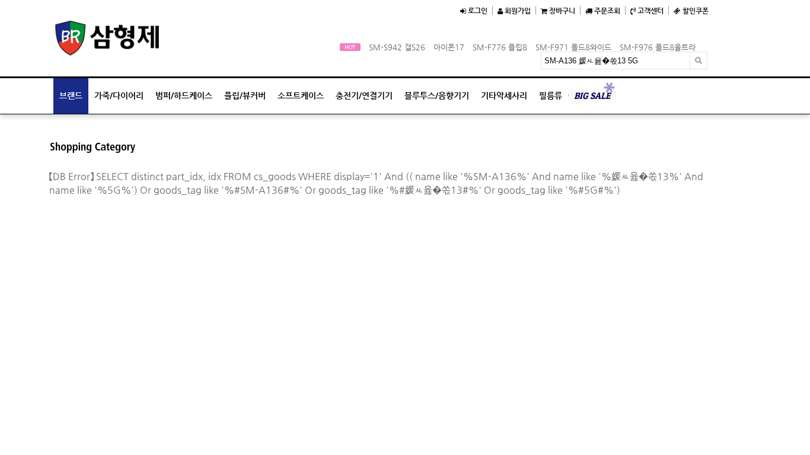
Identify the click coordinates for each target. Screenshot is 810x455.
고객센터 (650, 11)
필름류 (550, 95)
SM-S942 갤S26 (397, 47)
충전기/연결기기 (364, 95)
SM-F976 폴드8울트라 (658, 47)
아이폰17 (448, 47)
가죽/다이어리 (118, 95)
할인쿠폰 (695, 11)
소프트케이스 (301, 95)
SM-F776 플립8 (500, 47)
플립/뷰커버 (245, 95)
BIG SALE (592, 95)
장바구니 (561, 11)
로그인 (476, 11)
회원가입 (517, 11)
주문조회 (606, 11)
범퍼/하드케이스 (183, 95)
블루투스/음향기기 (436, 95)
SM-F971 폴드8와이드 (573, 47)
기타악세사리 (504, 95)
